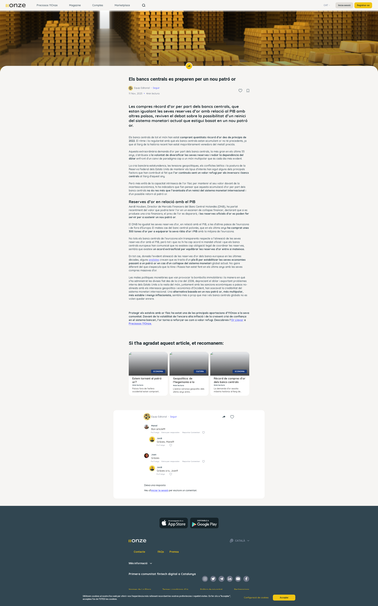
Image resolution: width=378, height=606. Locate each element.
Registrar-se (363, 5)
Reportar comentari (191, 432)
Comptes (97, 5)
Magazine (75, 5)
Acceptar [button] (284, 597)
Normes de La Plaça (140, 589)
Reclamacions (241, 589)
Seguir (156, 87)
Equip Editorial (141, 87)
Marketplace (122, 5)
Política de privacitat (211, 589)
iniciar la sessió (159, 490)
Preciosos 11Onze (47, 5)
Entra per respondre (170, 432)
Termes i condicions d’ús (175, 589)
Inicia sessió (344, 5)
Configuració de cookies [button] (256, 597)
